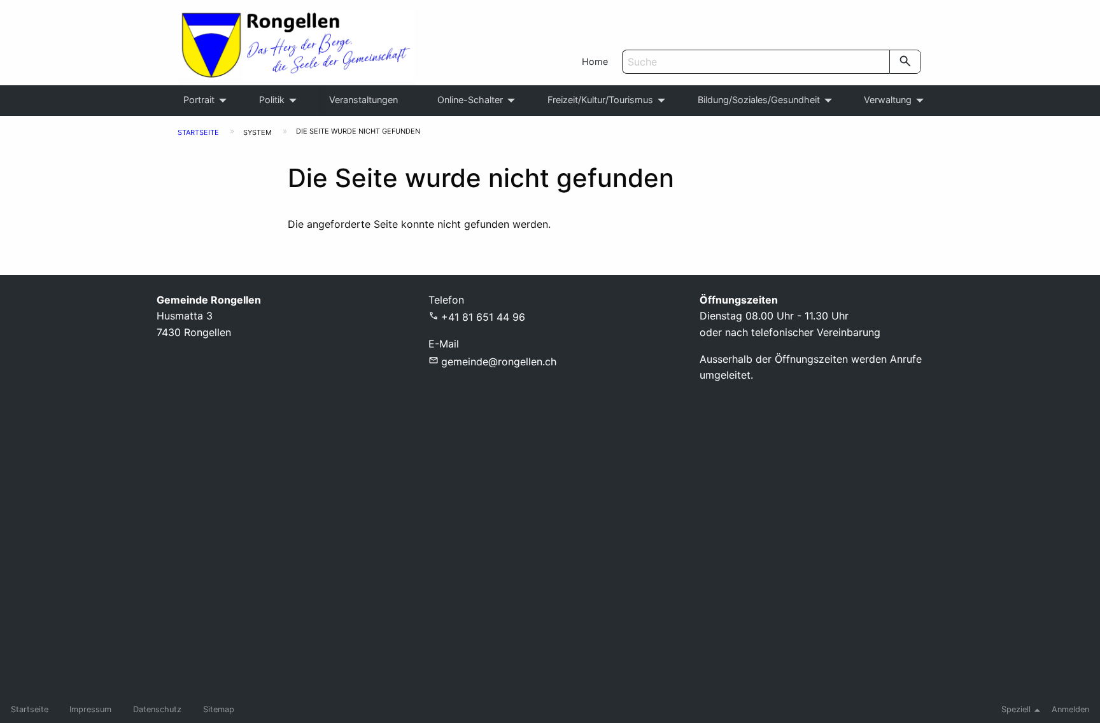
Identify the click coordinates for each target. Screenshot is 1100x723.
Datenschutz (157, 709)
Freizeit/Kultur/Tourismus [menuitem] (600, 99)
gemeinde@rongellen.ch (498, 361)
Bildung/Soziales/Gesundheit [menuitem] (759, 99)
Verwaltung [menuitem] (888, 99)
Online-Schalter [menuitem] (470, 99)
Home (595, 61)
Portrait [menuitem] (199, 99)
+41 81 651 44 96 (483, 317)
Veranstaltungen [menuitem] (363, 99)
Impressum (90, 709)
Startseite (198, 132)
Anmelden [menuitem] (1070, 709)
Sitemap (218, 709)
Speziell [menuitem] (1016, 709)
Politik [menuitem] (272, 99)
